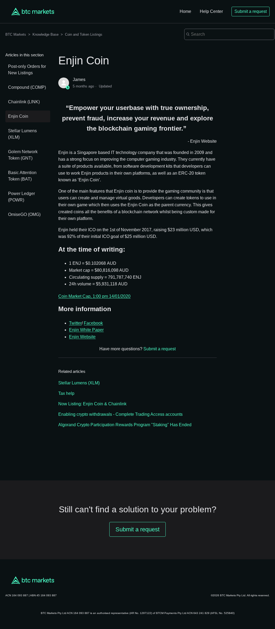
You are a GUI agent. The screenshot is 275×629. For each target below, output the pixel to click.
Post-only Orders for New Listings (27, 69)
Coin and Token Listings (83, 34)
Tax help (66, 393)
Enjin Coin (18, 116)
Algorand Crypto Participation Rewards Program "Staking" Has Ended (124, 424)
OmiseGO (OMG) (24, 214)
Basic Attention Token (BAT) (22, 175)
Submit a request (250, 11)
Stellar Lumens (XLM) (22, 133)
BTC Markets (16, 34)
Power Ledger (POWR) (21, 196)
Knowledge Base (45, 34)
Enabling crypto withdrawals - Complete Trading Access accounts (120, 414)
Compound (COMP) (27, 87)
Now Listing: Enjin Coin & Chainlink (92, 404)
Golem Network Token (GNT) (23, 154)
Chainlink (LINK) (24, 102)
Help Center (211, 11)
